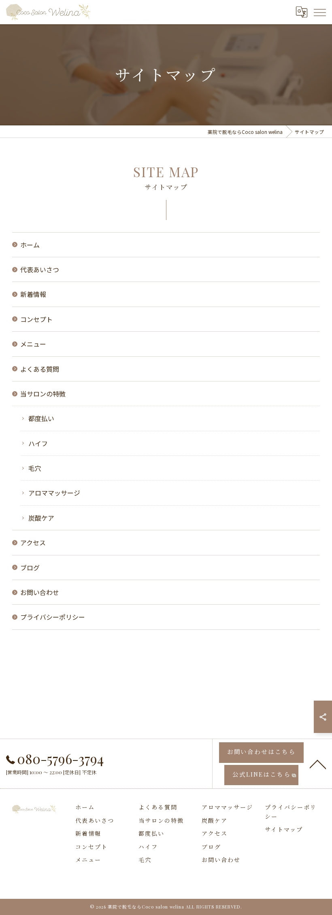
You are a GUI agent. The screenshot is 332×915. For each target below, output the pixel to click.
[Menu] (319, 12)
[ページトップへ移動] (318, 764)
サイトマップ (284, 829)
